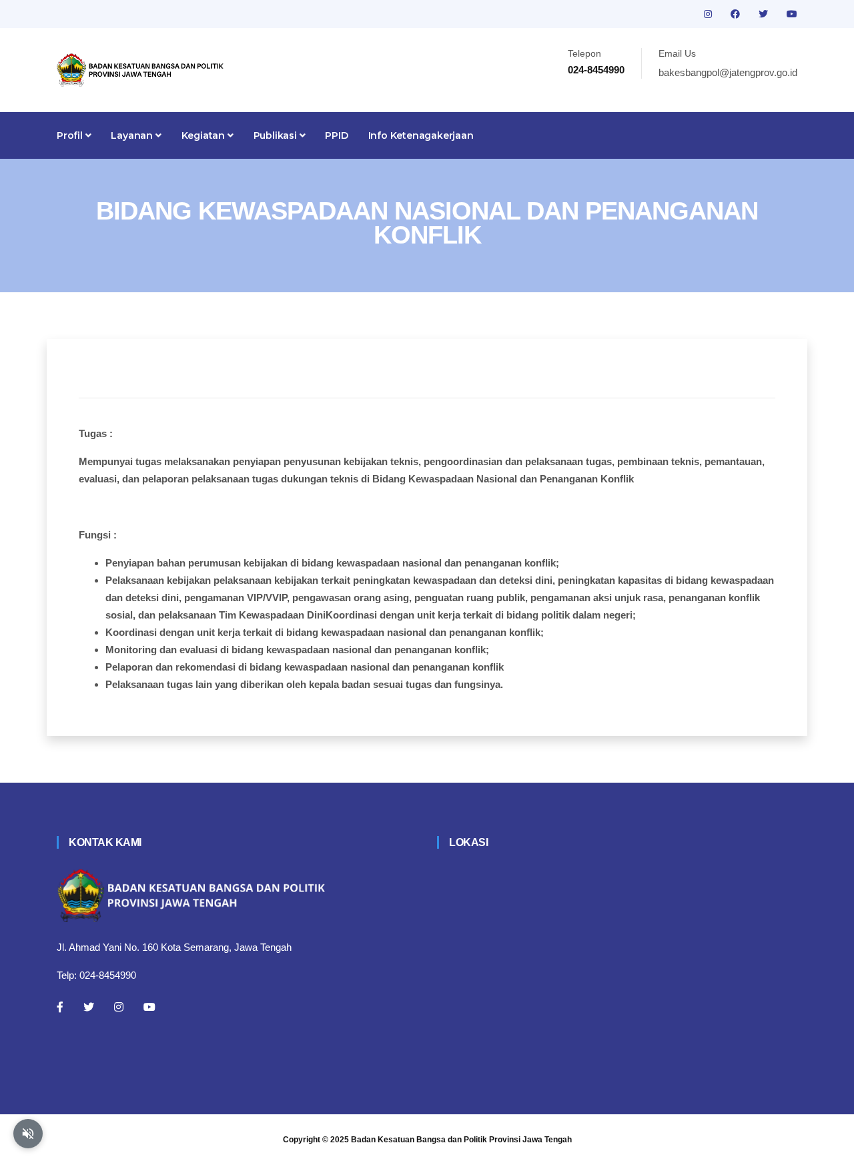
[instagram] (709, 14)
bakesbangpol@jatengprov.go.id (728, 72)
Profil (71, 135)
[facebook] (737, 14)
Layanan (133, 135)
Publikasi (277, 135)
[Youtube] (149, 1007)
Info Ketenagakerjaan (421, 135)
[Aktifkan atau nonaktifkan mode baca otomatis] (28, 1133)
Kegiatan (204, 135)
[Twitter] (89, 1007)
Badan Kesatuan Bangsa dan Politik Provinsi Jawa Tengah (461, 1139)
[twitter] (765, 14)
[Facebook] (60, 1007)
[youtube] (792, 14)
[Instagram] (118, 1007)
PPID (336, 135)
